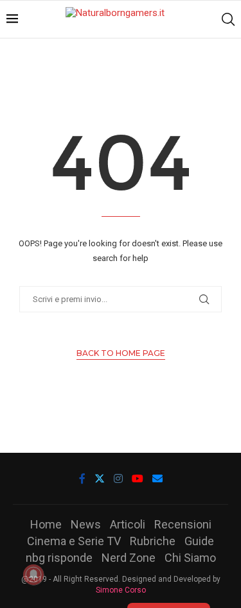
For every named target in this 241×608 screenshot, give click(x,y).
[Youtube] (137, 478)
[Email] (157, 478)
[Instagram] (118, 478)
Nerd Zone (129, 557)
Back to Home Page (120, 353)
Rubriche (152, 541)
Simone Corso (121, 590)
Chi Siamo (190, 557)
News (86, 524)
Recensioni (182, 524)
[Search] (228, 19)
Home (46, 524)
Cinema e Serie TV (74, 541)
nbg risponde (59, 557)
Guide (199, 541)
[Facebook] (82, 478)
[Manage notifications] (33, 574)
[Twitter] (99, 478)
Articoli (127, 524)
